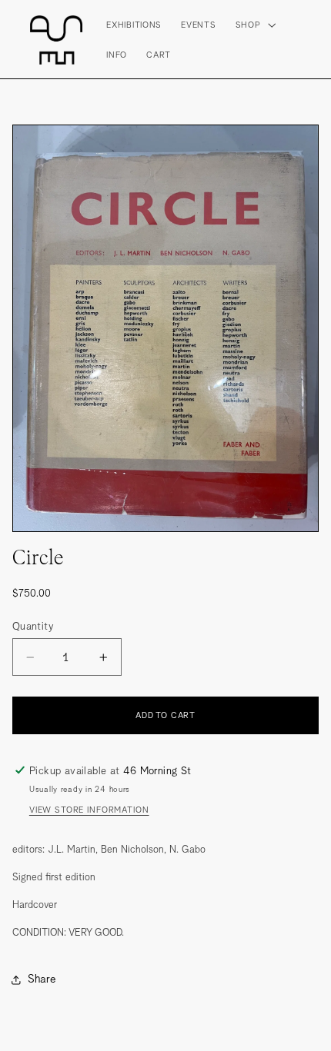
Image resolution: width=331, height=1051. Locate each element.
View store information (89, 809)
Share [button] (42, 979)
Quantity (33, 626)
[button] (254, 24)
